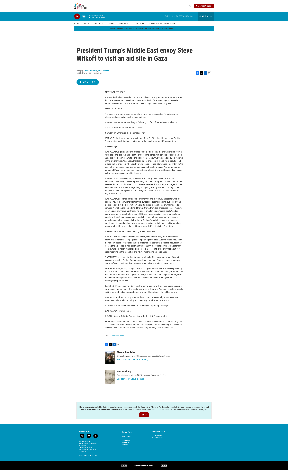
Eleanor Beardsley (90, 71)
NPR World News (118, 335)
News (76, 23)
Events (111, 23)
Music (86, 23)
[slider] (87, 16)
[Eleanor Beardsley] (110, 357)
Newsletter (169, 23)
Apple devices (157, 435)
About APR (126, 440)
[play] (77, 16)
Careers (125, 444)
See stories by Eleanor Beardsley (132, 359)
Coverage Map (155, 23)
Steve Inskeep (103, 71)
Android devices (157, 437)
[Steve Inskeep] (110, 377)
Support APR (125, 23)
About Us (140, 23)
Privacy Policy (127, 432)
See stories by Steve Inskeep (130, 378)
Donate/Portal (205, 6)
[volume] (84, 16)
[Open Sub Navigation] (81, 23)
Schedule (98, 23)
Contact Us (126, 442)
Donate (144, 414)
